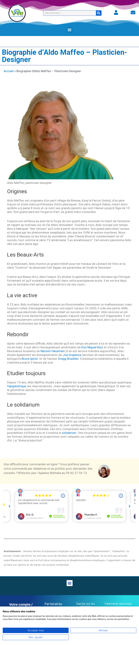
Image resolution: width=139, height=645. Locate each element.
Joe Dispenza (72, 355)
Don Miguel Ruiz (92, 347)
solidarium (69, 433)
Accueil (9, 71)
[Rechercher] (98, 13)
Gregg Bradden (68, 358)
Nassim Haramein (53, 351)
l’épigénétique (16, 386)
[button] (70, 30)
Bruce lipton (30, 358)
